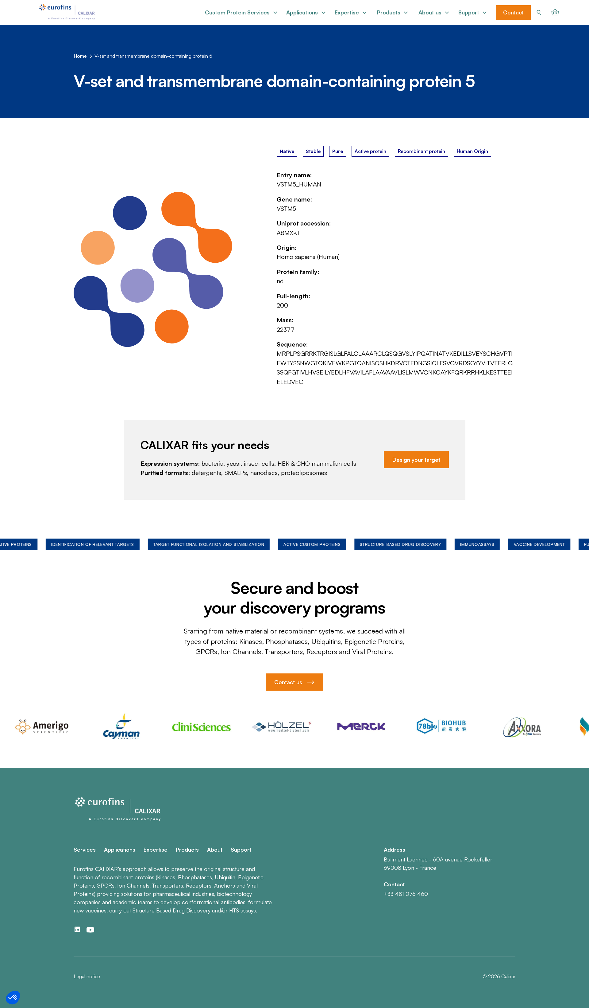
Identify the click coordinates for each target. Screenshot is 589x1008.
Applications (119, 849)
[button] (241, 12)
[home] (68, 13)
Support (241, 849)
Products (187, 849)
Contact (513, 12)
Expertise (155, 849)
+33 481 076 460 (406, 893)
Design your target (416, 459)
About (214, 849)
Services (85, 849)
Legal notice (87, 976)
